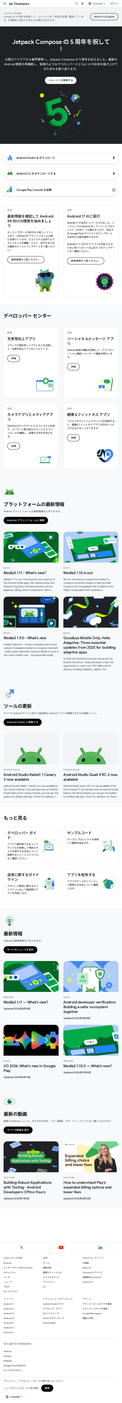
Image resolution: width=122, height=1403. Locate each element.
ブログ (7, 1286)
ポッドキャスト (11, 1291)
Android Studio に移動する (22, 722)
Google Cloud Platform (15, 1365)
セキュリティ (10, 1272)
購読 (47, 1388)
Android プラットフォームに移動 (25, 520)
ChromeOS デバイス (92, 1272)
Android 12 (9, 1327)
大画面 (86, 1263)
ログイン (114, 3)
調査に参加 (88, 1318)
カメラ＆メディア (51, 1277)
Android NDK (49, 1323)
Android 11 (9, 1332)
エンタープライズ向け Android (18, 1267)
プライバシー (49, 1282)
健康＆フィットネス (52, 1272)
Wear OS (87, 1267)
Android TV (88, 1282)
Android (7, 1263)
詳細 (13, 358)
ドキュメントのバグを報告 (95, 1308)
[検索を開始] (77, 3)
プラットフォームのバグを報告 (97, 1304)
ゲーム (46, 1263)
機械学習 (47, 1267)
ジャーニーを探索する (61, 80)
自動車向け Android (92, 1277)
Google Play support (92, 1313)
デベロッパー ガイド (52, 1308)
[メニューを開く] (5, 3)
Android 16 (9, 1308)
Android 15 (9, 1313)
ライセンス (24, 1381)
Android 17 (9, 1304)
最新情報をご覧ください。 (26, 259)
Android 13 (9, 1323)
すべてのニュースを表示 (20, 949)
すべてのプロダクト (13, 1370)
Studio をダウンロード (53, 1318)
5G (44, 1286)
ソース (7, 1277)
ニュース (8, 1282)
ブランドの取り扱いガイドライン (48, 1381)
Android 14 (9, 1318)
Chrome (7, 1356)
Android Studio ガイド (53, 1304)
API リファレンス (51, 1313)
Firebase (8, 1361)
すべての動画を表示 (18, 1130)
